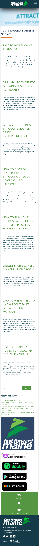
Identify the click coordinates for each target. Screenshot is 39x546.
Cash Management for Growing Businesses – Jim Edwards (19, 85)
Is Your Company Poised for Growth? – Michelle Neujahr (18, 350)
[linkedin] (14, 536)
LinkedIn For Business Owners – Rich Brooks (18, 267)
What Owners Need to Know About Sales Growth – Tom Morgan (19, 306)
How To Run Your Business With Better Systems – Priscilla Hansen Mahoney (18, 222)
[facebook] (4, 536)
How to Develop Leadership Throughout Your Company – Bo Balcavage (16, 176)
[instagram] (11, 536)
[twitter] (7, 536)
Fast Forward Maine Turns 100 (10, 400)
